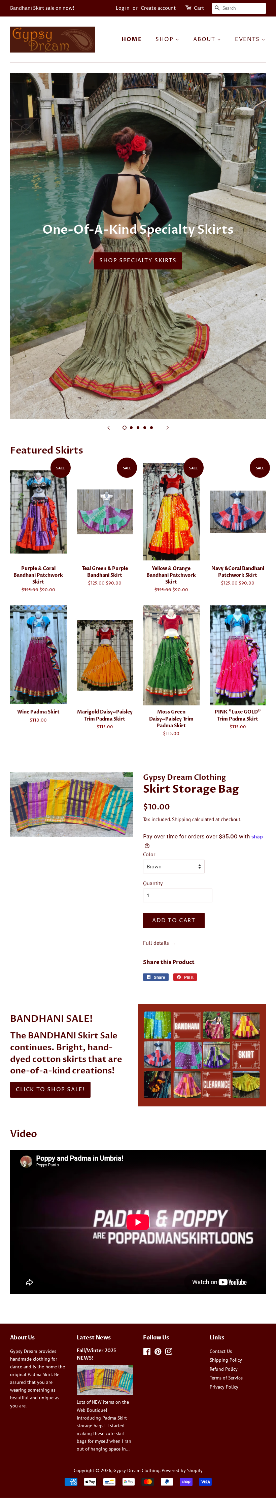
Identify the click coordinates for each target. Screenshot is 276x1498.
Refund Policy (224, 1369)
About (205, 39)
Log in (123, 8)
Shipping (181, 819)
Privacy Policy (224, 1387)
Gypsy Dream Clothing (136, 1470)
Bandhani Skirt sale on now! (42, 8)
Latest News (94, 1337)
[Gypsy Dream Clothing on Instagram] (168, 1353)
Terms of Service (226, 1378)
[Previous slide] (108, 427)
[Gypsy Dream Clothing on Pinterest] (158, 1353)
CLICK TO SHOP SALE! (50, 1089)
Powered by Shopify (182, 1470)
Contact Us (221, 1351)
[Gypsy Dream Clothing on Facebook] (147, 1353)
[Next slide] (167, 427)
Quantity (153, 883)
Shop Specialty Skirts (138, 260)
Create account (158, 8)
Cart (199, 8)
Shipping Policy (226, 1360)
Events (248, 39)
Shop (165, 39)
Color (149, 854)
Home (132, 39)
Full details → (159, 942)
